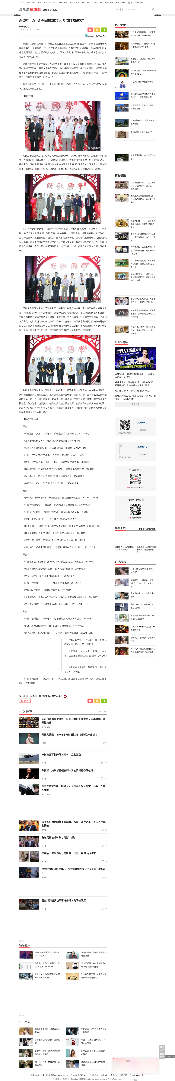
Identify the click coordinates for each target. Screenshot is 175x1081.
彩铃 (149, 529)
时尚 (71, 3)
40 (106, 909)
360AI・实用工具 (96, 36)
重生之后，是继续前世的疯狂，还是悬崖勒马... (146, 549)
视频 (34, 3)
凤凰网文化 (24, 27)
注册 (137, 3)
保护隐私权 (94, 1075)
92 (106, 877)
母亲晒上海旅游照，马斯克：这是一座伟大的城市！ (70, 853)
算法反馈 (103, 711)
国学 (117, 3)
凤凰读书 (141, 423)
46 (106, 830)
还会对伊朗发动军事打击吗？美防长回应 (64, 900)
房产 (83, 3)
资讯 (28, 3)
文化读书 (47, 10)
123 (105, 778)
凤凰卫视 (47, 3)
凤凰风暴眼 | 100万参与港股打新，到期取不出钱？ (70, 734)
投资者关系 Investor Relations (57, 1075)
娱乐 (60, 3)
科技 (89, 3)
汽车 (77, 3)
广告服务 (74, 1075)
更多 (129, 3)
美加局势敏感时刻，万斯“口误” (59, 837)
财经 (54, 3)
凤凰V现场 (121, 342)
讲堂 (140, 529)
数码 (123, 3)
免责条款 (104, 1075)
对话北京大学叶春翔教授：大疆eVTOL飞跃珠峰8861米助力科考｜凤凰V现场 (134, 384)
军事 (94, 3)
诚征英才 (83, 1075)
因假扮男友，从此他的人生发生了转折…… (124, 548)
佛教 (111, 3)
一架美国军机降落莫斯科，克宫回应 (61, 754)
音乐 (145, 529)
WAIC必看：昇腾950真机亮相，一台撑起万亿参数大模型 (134, 376)
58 (106, 846)
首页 (22, 3)
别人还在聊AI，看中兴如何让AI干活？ (133, 390)
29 (106, 861)
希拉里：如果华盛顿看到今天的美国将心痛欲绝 (67, 770)
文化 (100, 3)
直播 (39, 3)
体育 (66, 3)
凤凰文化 (141, 447)
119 (105, 763)
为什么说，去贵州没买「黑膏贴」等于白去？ (41, 696)
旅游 (106, 3)
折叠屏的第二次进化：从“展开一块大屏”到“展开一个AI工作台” (135, 397)
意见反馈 (114, 1075)
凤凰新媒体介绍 (37, 1075)
